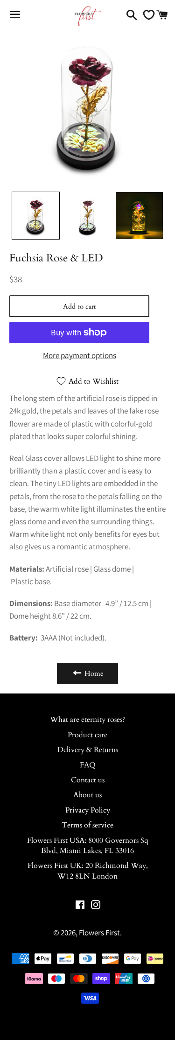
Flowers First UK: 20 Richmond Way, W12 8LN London (88, 870)
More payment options (79, 355)
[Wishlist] (146, 15)
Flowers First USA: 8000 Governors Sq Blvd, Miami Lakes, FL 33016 (87, 845)
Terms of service (87, 825)
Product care (87, 735)
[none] (36, 216)
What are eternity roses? (87, 719)
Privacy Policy (87, 810)
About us (87, 795)
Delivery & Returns (87, 750)
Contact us (88, 780)
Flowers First (99, 932)
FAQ (88, 765)
